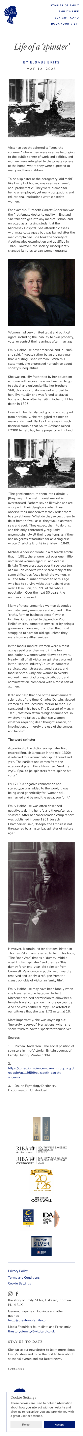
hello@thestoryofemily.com (28, 1320)
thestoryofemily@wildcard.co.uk (31, 1331)
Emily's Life (69, 11)
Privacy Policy (18, 1271)
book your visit (65, 23)
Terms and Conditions (24, 1277)
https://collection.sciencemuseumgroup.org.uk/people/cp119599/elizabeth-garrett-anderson (41, 1073)
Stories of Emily (64, 5)
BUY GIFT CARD (67, 17)
